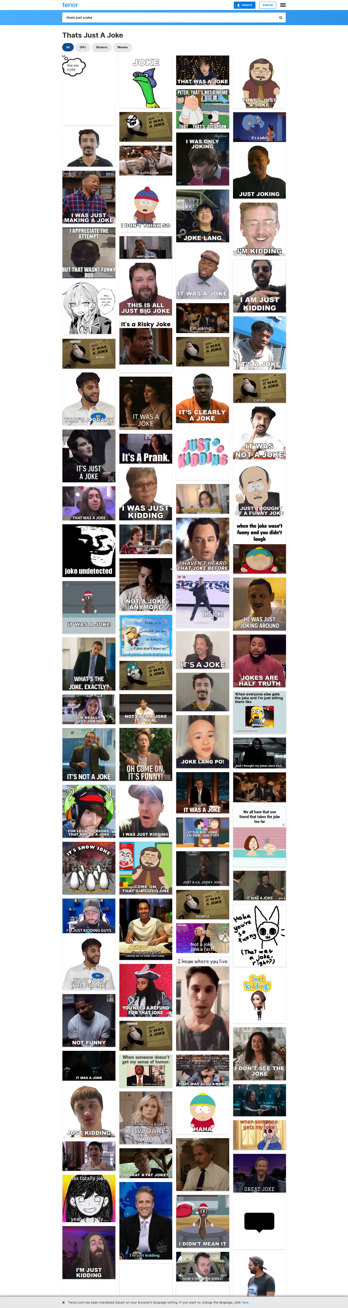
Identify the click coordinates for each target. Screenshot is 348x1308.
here (245, 1302)
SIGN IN (268, 5)
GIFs (83, 47)
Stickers (102, 47)
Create (246, 5)
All (68, 47)
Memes (123, 47)
